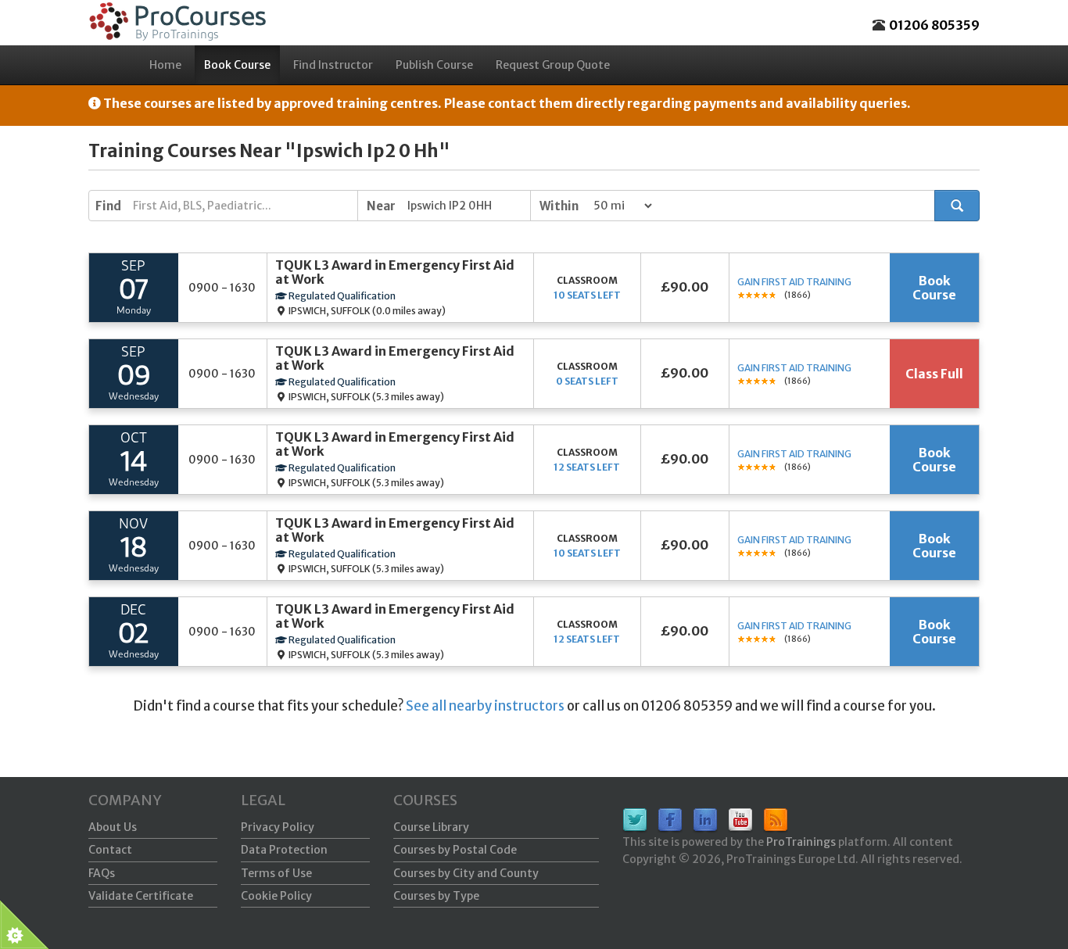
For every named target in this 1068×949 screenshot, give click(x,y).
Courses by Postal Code (455, 850)
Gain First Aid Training (794, 282)
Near (381, 206)
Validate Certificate (140, 896)
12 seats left (587, 467)
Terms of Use (276, 873)
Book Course (237, 65)
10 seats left (587, 295)
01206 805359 (934, 25)
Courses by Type (436, 896)
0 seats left (587, 381)
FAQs (101, 873)
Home (165, 65)
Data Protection (284, 850)
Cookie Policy (276, 896)
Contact (110, 850)
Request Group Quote (553, 65)
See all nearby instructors (485, 705)
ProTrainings (801, 842)
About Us (112, 827)
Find (108, 206)
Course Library (431, 827)
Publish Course (434, 65)
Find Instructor (333, 65)
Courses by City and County (466, 873)
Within (559, 206)
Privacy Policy (277, 827)
